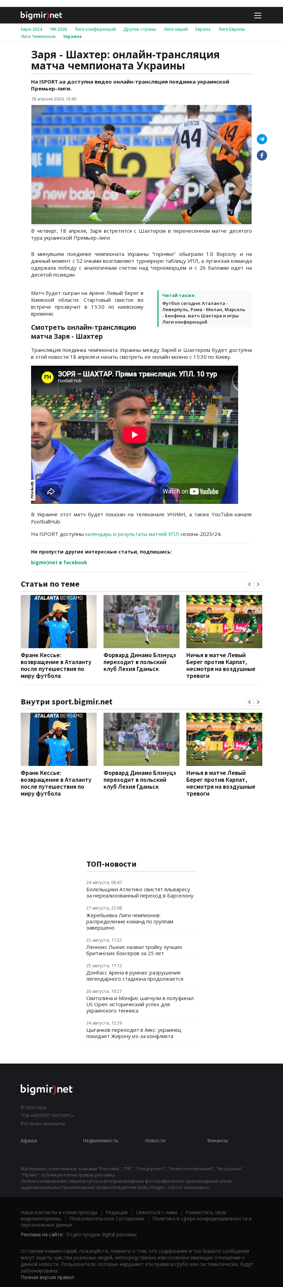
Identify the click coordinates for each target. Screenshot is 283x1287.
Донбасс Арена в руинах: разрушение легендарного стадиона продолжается (134, 975)
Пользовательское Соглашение (106, 1218)
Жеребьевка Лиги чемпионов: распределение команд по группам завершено (129, 921)
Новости (155, 1140)
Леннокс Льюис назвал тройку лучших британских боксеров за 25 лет (134, 950)
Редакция (117, 1212)
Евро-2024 (31, 29)
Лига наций (176, 29)
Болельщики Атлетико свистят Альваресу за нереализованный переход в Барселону (140, 892)
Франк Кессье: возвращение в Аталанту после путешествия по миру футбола (56, 665)
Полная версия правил (47, 1277)
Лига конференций (95, 29)
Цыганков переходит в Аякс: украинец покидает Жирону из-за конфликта (134, 1032)
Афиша (29, 1140)
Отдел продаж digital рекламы (101, 1234)
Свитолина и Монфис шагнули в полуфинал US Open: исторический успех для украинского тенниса (140, 1004)
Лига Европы (231, 29)
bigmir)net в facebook (59, 562)
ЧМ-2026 (58, 29)
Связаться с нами (156, 1212)
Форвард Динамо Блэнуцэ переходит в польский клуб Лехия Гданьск (140, 662)
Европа (203, 29)
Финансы (217, 1140)
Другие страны (140, 29)
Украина (72, 36)
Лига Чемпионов (38, 36)
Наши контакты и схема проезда (59, 1212)
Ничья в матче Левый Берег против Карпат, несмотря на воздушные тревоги (220, 665)
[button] (249, 584)
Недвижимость (100, 1140)
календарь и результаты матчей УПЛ (132, 533)
